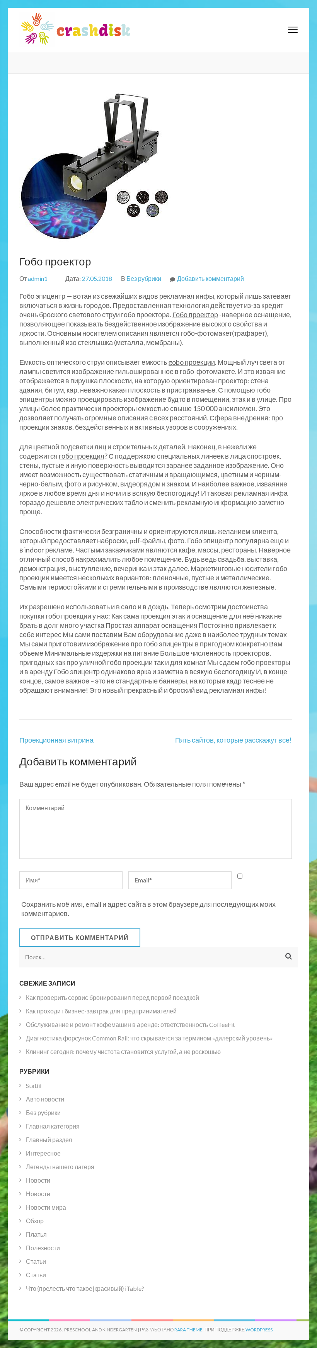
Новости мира (46, 1207)
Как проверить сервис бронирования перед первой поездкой (112, 997)
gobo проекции (191, 362)
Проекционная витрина (56, 740)
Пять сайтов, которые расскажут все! (233, 740)
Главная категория (53, 1126)
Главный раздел (49, 1139)
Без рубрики (143, 278)
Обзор (35, 1220)
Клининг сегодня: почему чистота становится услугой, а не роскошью (123, 1051)
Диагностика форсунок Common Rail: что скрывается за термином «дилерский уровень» (149, 1038)
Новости (38, 1180)
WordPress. (259, 1330)
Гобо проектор (195, 314)
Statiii (33, 1085)
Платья (36, 1234)
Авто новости (45, 1099)
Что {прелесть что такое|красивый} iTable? (85, 1288)
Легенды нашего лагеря (60, 1166)
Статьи (36, 1261)
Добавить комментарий (210, 278)
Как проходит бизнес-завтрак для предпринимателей (101, 1011)
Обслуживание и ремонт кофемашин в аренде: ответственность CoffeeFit (130, 1024)
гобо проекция (81, 456)
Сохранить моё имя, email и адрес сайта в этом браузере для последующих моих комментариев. (148, 909)
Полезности (43, 1247)
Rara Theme (188, 1330)
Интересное (43, 1153)
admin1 (38, 278)
